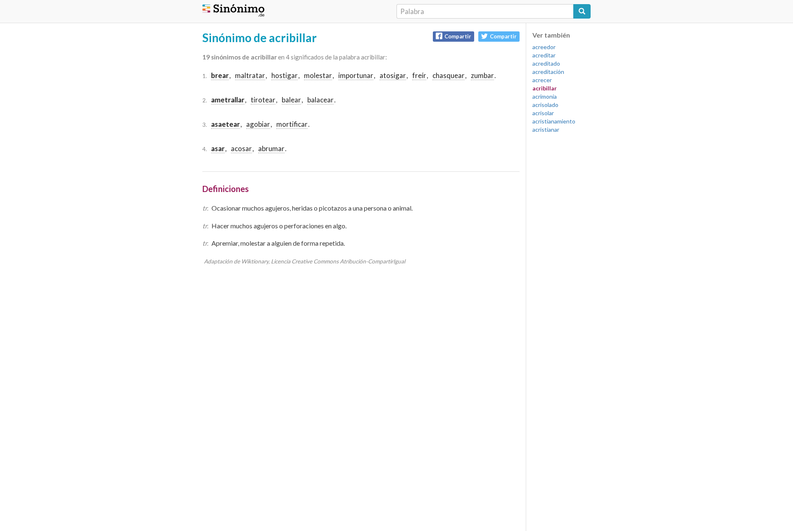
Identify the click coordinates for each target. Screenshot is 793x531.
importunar (355, 75)
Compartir (457, 36)
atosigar (393, 75)
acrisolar (543, 112)
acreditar (544, 55)
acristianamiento (553, 121)
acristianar (545, 129)
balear (291, 99)
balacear (320, 99)
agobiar (258, 124)
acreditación (548, 71)
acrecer (542, 79)
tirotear (263, 99)
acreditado (546, 63)
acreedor (544, 46)
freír (419, 75)
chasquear (448, 75)
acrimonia (544, 96)
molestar (318, 75)
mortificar (292, 124)
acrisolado (545, 104)
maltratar (250, 75)
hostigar (284, 75)
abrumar (271, 148)
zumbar (482, 75)
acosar (241, 148)
